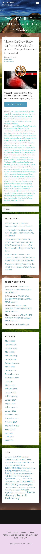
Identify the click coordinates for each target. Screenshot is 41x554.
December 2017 (12, 415)
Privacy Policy (32, 535)
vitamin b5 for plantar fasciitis (20, 191)
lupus (17, 482)
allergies (17, 456)
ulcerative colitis (21, 492)
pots (18, 490)
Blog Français (23, 324)
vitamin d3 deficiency (11, 123)
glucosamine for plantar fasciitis (14, 143)
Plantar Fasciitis (19, 152)
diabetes (24, 468)
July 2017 (9, 433)
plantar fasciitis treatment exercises (15, 183)
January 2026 (10, 345)
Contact (23, 538)
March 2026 (10, 341)
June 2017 (9, 437)
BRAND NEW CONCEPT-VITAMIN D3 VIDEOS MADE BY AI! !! (18, 290)
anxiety (9, 459)
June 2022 (9, 381)
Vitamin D (7, 121)
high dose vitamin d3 (28, 114)
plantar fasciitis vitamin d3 (23, 119)
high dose (18, 473)
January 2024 (10, 370)
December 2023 (12, 374)
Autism (7, 462)
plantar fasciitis (9, 116)
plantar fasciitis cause (27, 155)
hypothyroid (18, 479)
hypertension (10, 479)
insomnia (27, 478)
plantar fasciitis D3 (10, 159)
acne (7, 457)
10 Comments (9, 61)
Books (23, 532)
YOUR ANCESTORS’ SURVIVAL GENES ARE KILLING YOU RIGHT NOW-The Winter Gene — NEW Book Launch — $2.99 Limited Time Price (20, 245)
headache (10, 473)
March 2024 (10, 367)
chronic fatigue (9, 465)
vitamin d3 (10, 496)
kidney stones (10, 482)
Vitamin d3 (28, 121)
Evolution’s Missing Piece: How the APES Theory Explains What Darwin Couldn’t (20, 267)
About (16, 532)
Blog (16, 538)
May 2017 (9, 440)
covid (17, 465)
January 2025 (10, 359)
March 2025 (10, 352)
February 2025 (11, 356)
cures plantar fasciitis (21, 111)
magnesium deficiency (20, 483)
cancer (25, 462)
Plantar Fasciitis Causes (11, 157)
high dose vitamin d (14, 114)
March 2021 (10, 385)
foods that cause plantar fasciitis (20, 140)
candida (32, 462)
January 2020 (10, 392)
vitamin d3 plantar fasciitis (26, 193)
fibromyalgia (19, 471)
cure (12, 111)
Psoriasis (24, 489)
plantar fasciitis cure (20, 116)
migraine (29, 485)
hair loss (28, 471)
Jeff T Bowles (7, 2)
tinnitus (14, 493)
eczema (32, 468)
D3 (29, 111)
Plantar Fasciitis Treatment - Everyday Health (18, 181)
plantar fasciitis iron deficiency (20, 164)
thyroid (8, 492)
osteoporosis (23, 487)
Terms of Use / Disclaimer (13, 535)
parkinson (32, 487)
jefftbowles (8, 59)
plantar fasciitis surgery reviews (14, 176)
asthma (26, 459)
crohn (22, 465)
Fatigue (9, 470)
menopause (22, 484)
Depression (12, 467)
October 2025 (11, 348)
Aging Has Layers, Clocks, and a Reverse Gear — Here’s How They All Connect (19, 233)
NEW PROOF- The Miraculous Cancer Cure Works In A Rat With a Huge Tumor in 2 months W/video (20, 257)
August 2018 (10, 404)
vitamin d (33, 191)
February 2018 (11, 407)
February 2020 (11, 389)
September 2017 (12, 426)
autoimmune (15, 462)
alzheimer (25, 457)
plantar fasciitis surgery (18, 169)
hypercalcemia (25, 476)
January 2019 (10, 400)
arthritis (17, 459)
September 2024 (12, 363)
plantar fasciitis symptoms (27, 179)
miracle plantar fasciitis (17, 150)
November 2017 (12, 418)
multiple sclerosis (11, 487)
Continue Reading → (16, 104)
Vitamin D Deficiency (17, 121)
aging (10, 457)
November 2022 (12, 378)
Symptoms (17, 188)
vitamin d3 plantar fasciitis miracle (15, 195)
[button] (38, 3)
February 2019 (11, 396)
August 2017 (10, 429)
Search (31, 532)
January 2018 (10, 411)
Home (9, 532)
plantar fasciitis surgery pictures (22, 174)
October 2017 (11, 422)
